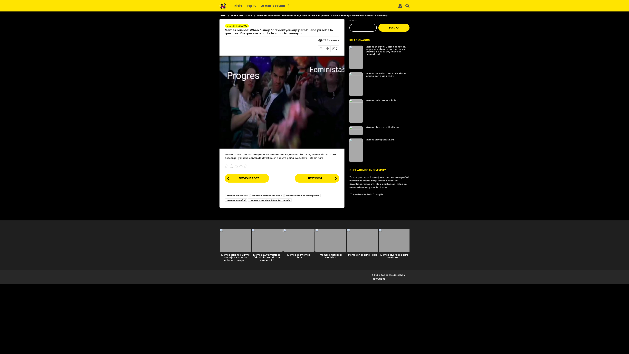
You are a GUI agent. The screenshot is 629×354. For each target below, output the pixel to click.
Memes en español (237, 25)
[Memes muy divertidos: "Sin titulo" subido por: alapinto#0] (356, 84)
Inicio (237, 6)
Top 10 (251, 6)
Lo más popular (273, 6)
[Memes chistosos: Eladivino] (356, 130)
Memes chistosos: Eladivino (382, 127)
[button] (289, 5)
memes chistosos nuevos (267, 195)
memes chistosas (237, 195)
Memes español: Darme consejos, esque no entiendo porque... (235, 257)
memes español (236, 200)
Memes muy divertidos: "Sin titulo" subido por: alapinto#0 (386, 75)
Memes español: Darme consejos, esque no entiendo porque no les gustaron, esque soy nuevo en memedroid (386, 50)
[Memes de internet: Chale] (356, 111)
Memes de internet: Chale (381, 100)
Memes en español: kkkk (380, 139)
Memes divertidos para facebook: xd (394, 256)
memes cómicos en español (302, 195)
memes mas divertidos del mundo (270, 200)
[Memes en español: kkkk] (356, 150)
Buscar (353, 20)
